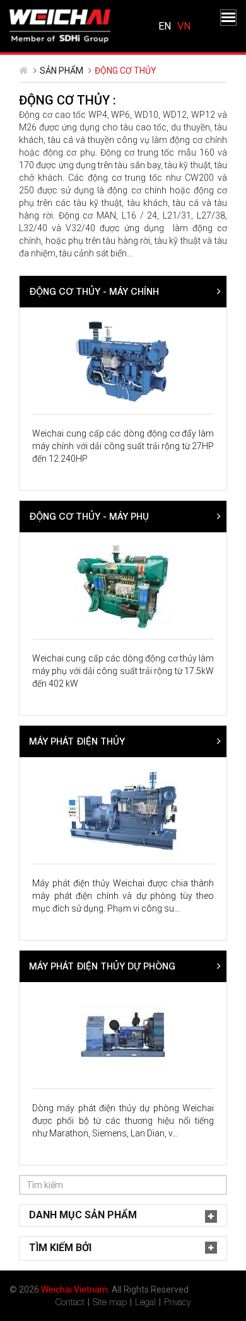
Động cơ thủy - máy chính (94, 291)
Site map (110, 1301)
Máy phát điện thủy (77, 741)
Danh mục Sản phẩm (83, 1215)
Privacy (177, 1301)
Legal (145, 1301)
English (164, 26)
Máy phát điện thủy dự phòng (102, 966)
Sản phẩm (61, 71)
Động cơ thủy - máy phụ (89, 516)
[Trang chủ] (59, 25)
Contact (70, 1301)
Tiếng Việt (184, 26)
